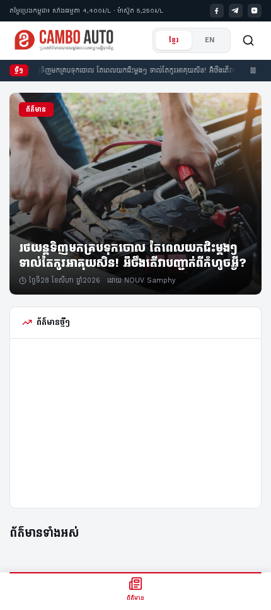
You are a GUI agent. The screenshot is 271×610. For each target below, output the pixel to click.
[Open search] (249, 40)
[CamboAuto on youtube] (255, 11)
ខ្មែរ (174, 40)
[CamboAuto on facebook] (217, 11)
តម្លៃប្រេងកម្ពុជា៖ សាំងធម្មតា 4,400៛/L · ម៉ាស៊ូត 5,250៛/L (86, 10)
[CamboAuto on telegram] (236, 11)
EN (210, 40)
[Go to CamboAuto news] (63, 40)
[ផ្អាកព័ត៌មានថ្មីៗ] (253, 70)
